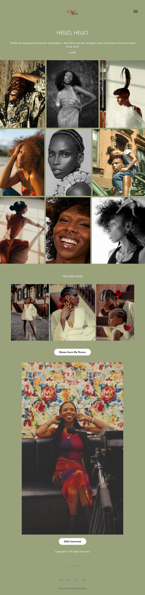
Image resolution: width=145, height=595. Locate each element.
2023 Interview (72, 541)
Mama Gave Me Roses (72, 352)
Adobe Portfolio (78, 588)
